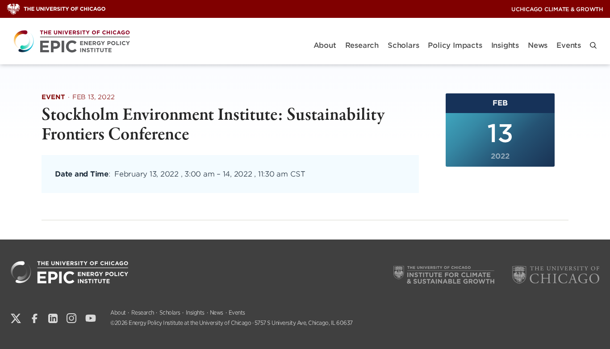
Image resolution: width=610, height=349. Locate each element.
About (324, 45)
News (537, 45)
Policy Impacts (455, 45)
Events (568, 45)
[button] (593, 45)
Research (362, 45)
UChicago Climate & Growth (557, 9)
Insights (505, 45)
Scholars (403, 45)
